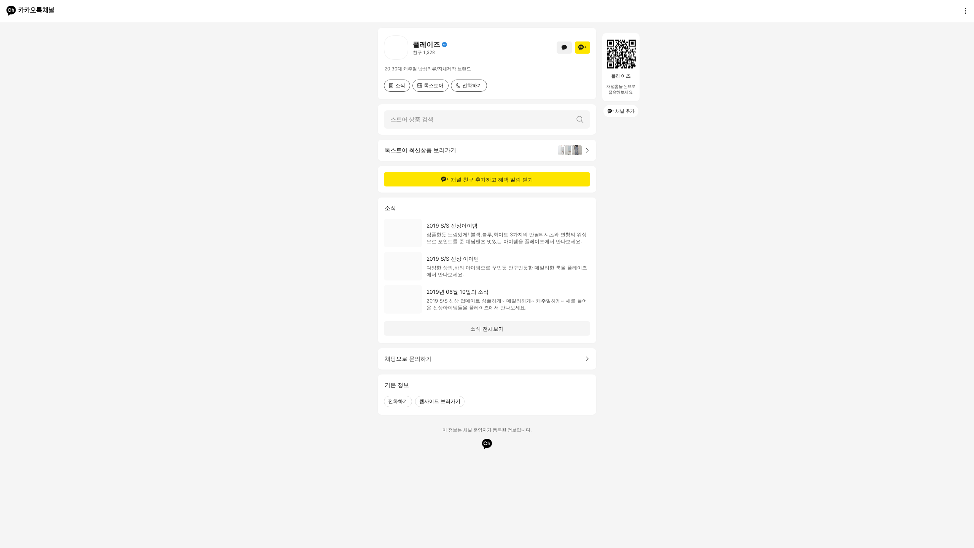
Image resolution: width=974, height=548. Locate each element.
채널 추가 (625, 111)
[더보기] (963, 10)
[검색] (580, 119)
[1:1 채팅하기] (564, 47)
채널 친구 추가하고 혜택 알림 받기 (492, 179)
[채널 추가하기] (582, 47)
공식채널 (444, 44)
